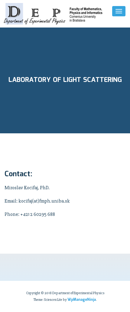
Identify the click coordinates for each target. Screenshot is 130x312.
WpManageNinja (81, 300)
